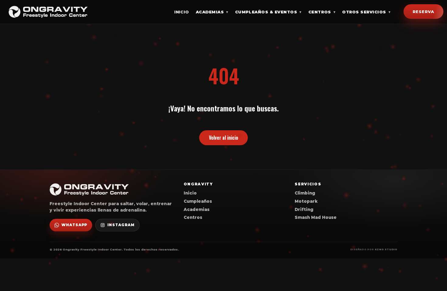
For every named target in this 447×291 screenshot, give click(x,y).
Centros (321, 11)
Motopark (306, 201)
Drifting (304, 209)
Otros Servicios (366, 11)
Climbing (305, 193)
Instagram (120, 225)
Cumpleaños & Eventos (268, 11)
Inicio (181, 11)
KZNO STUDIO (386, 249)
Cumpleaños (198, 201)
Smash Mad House (316, 217)
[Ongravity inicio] (48, 12)
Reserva (423, 11)
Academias (212, 11)
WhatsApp (74, 225)
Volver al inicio (223, 137)
